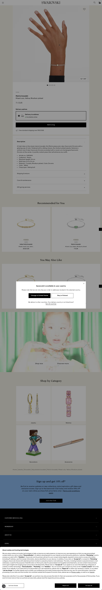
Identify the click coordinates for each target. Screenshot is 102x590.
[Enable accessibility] (4, 586)
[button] (83, 283)
